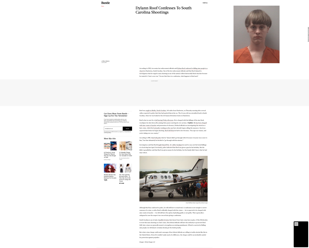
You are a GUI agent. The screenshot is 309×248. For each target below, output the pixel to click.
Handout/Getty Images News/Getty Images (308, 34)
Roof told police (156, 138)
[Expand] (295, 223)
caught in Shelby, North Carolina (155, 110)
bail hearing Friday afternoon (164, 120)
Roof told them (169, 130)
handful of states (164, 220)
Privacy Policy (108, 132)
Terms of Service (128, 131)
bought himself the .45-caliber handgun (169, 145)
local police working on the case (163, 128)
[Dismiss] (306, 223)
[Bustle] (105, 3)
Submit (127, 128)
